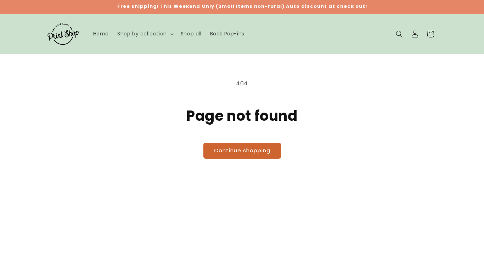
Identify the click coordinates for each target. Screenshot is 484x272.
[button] (144, 33)
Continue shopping (242, 150)
